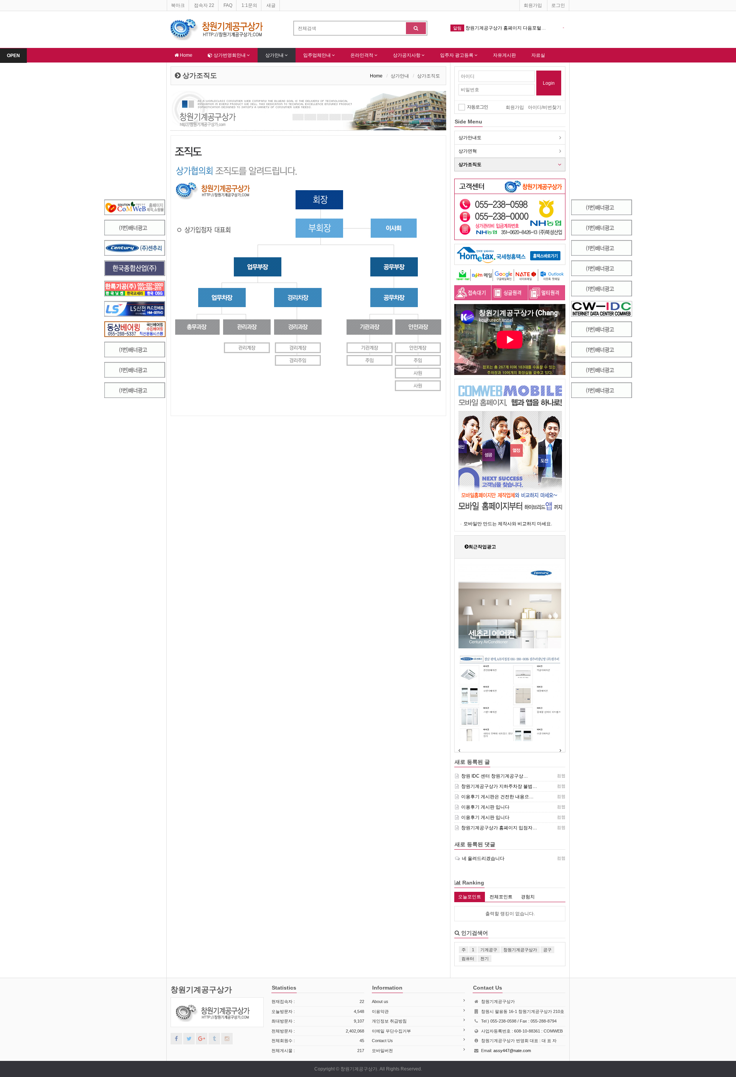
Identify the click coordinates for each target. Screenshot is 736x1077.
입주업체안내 (317, 55)
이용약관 (380, 1011)
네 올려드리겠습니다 (483, 858)
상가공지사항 (407, 55)
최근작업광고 (482, 546)
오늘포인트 (469, 896)
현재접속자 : (318, 1001)
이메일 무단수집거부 (391, 1031)
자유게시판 (504, 55)
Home (185, 55)
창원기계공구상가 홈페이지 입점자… (499, 827)
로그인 (558, 5)
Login (549, 83)
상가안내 (275, 55)
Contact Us (382, 1040)
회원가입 (533, 5)
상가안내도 (469, 137)
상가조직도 (469, 164)
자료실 (538, 55)
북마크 (178, 5)
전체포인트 (501, 896)
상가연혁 (467, 151)
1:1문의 (249, 5)
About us (380, 1001)
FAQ (227, 5)
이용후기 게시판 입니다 (485, 807)
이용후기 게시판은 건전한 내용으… (497, 796)
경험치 (528, 896)
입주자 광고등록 (457, 55)
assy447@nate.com (512, 1050)
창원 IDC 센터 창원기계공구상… (494, 776)
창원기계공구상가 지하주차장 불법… (499, 786)
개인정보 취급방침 (389, 1021)
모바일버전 (382, 1050)
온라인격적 (362, 55)
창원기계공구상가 (201, 989)
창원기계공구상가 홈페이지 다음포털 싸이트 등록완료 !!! (522, 28)
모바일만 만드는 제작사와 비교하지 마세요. (507, 523)
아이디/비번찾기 (544, 107)
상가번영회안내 (229, 55)
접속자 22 (204, 5)
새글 (271, 5)
